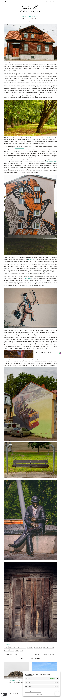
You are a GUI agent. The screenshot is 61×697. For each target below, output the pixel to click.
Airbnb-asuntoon (19, 148)
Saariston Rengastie (12, 654)
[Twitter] (44, 2)
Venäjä (22, 680)
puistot (52, 647)
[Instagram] (46, 2)
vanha (17, 650)
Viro (37, 16)
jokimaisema (12, 647)
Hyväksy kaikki (33, 691)
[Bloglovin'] (53, 2)
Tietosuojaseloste (41, 694)
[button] (4, 694)
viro (21, 650)
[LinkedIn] (48, 2)
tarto (12, 650)
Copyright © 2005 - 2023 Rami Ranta (21, 693)
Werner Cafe (31, 259)
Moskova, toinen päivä (16, 682)
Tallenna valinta (50, 691)
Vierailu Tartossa (30, 19)
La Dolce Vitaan (27, 278)
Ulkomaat (32, 16)
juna (18, 647)
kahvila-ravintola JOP (50, 161)
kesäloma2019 (38, 647)
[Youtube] (51, 2)
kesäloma (30, 647)
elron (5, 647)
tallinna (6, 650)
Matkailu (25, 16)
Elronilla (49, 137)
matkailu (45, 647)
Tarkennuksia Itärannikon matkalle (44, 654)
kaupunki (23, 647)
